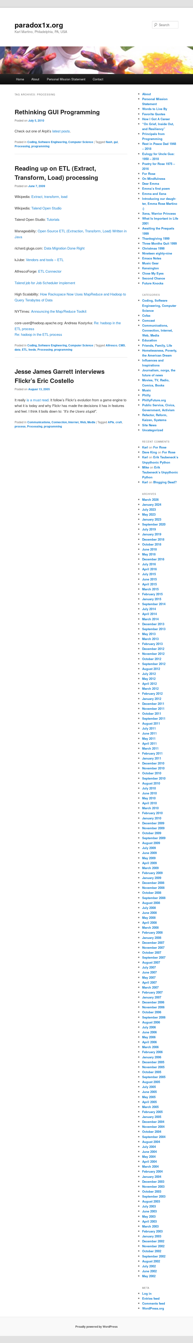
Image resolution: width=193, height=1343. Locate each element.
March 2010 (150, 808)
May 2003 (149, 1216)
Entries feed (151, 1298)
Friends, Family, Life (157, 345)
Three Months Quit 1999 (159, 243)
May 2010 (149, 798)
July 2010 (149, 788)
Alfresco (111, 345)
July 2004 (149, 1146)
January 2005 (151, 1116)
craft (119, 422)
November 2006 (153, 1007)
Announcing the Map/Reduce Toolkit (58, 311)
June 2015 (149, 579)
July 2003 (149, 1206)
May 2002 (149, 1276)
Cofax (146, 315)
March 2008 (150, 927)
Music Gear (150, 263)
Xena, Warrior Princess (159, 213)
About (35, 79)
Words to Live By (154, 109)
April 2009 (149, 863)
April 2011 (149, 743)
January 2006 (151, 1057)
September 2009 (153, 838)
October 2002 (151, 1251)
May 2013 (149, 634)
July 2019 (149, 529)
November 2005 (153, 1067)
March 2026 (150, 499)
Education (149, 340)
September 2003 (153, 1196)
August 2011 (151, 723)
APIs (111, 422)
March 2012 (150, 688)
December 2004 (153, 1121)
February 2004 (152, 1171)
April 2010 (149, 803)
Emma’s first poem (156, 188)
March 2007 (150, 987)
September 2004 (153, 1136)
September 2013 (153, 629)
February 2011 (152, 753)
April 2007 (149, 982)
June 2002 (149, 1271)
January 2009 (151, 877)
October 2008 (151, 892)
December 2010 (153, 763)
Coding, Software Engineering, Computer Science (60, 142)
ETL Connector (49, 271)
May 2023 (149, 514)
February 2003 (152, 1231)
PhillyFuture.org (154, 400)
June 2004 (149, 1151)
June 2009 (149, 852)
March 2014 (150, 619)
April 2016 (149, 569)
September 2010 (153, 778)
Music (146, 390)
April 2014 (149, 614)
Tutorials (53, 219)
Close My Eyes (153, 273)
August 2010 (151, 783)
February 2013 (152, 643)
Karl (145, 447)
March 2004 (150, 1166)
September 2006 (153, 1017)
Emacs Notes (151, 258)
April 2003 (149, 1221)
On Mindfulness (153, 178)
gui (116, 142)
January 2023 (151, 519)
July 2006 (149, 1027)
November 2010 (153, 768)
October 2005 (151, 1072)
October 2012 (151, 659)
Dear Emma (150, 183)
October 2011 (151, 713)
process (20, 426)
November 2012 (153, 653)
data (17, 349)
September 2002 (153, 1256)
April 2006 (149, 1042)
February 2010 (152, 813)
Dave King (149, 452)
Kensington (150, 268)
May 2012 (149, 678)
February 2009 (152, 873)
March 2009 (150, 868)
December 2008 (153, 882)
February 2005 (152, 1111)
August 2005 (151, 1082)
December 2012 (153, 648)
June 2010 (149, 793)
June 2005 (149, 1091)
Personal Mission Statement (66, 79)
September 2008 (153, 897)
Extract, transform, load (49, 196)
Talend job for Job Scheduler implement (45, 282)
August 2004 (151, 1141)
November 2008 (153, 887)
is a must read (37, 399)
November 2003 (153, 1186)
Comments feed (153, 1303)
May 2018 (149, 554)
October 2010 (151, 773)
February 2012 (152, 693)
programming (40, 146)
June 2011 (149, 733)
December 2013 (153, 624)
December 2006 (153, 1002)
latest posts (61, 130)
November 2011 (153, 708)
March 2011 (150, 748)
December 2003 (153, 1181)
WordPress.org (153, 1308)
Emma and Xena (154, 193)
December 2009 (153, 823)
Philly (146, 395)
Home (20, 79)
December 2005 (153, 1062)
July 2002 (149, 1266)
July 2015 (149, 574)
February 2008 (152, 932)
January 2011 (151, 758)
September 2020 (153, 524)
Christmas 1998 (153, 248)
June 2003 (149, 1211)
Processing (22, 146)
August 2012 (151, 668)
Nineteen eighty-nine (157, 253)
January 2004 (151, 1176)
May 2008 (149, 917)
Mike (145, 467)
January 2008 (151, 937)
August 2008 (151, 902)
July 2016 (149, 564)
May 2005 (149, 1097)
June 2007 (149, 972)
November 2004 (153, 1126)
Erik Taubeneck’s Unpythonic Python (160, 472)
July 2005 (149, 1086)
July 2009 (149, 848)
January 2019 (151, 534)
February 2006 (152, 1052)
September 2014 (153, 604)
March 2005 (150, 1107)
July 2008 (149, 907)
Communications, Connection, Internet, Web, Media (61, 422)
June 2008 (149, 912)
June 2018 (149, 549)
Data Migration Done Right (64, 248)
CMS (122, 345)
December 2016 (153, 559)
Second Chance (153, 278)
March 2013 (150, 639)
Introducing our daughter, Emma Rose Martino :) (159, 203)
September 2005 (153, 1077)
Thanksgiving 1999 (155, 238)
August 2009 (151, 843)
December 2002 (153, 1241)
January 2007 (151, 997)
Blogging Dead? (165, 482)
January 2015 (151, 599)
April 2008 (149, 922)
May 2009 (149, 858)
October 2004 (151, 1131)
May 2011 (149, 738)
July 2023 (149, 509)
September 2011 (153, 718)
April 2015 (149, 584)
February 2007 (152, 992)
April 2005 (149, 1102)
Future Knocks (152, 283)
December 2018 (153, 539)
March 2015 (150, 589)
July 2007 (149, 967)
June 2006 (149, 1032)
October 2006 (151, 1012)
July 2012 (149, 673)
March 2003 (150, 1226)
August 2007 (151, 962)
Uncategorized (152, 430)
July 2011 (149, 728)
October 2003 (151, 1191)
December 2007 (153, 942)
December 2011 (153, 703)
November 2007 (153, 947)
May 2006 (149, 1037)
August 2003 (151, 1201)
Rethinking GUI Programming (57, 111)
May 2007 (149, 977)
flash (109, 142)
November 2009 (153, 828)
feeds (32, 349)
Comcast (148, 320)
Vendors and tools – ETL (45, 259)
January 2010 (151, 818)
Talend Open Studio (46, 207)
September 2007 (153, 957)
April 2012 (149, 683)
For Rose (148, 173)
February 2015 (152, 594)
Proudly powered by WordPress (96, 1326)
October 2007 (151, 952)
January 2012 (151, 698)
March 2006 (150, 1047)
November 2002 (153, 1246)
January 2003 (151, 1236)
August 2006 (151, 1022)
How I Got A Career (156, 119)
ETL (24, 349)
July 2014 (149, 609)
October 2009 (151, 833)
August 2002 (151, 1261)
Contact (98, 79)
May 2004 (149, 1156)
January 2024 (151, 504)
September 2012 (153, 663)
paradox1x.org (39, 25)
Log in (147, 1293)
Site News (149, 425)
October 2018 (151, 544)
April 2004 (149, 1161)
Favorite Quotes (153, 114)
